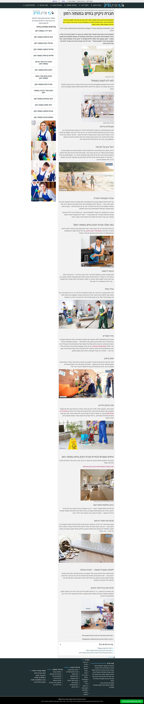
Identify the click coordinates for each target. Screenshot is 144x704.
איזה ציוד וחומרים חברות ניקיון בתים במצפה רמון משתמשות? (97, 639)
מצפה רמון (110, 657)
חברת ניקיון (97, 5)
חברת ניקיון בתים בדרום (91, 10)
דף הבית (111, 10)
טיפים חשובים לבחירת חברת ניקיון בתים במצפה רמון (95, 653)
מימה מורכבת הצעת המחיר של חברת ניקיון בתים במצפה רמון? (97, 635)
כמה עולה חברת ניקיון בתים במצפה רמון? (99, 650)
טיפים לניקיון (30, 5)
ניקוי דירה (84, 5)
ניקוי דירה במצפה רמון (43, 30)
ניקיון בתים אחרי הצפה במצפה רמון (43, 77)
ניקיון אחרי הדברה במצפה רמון (43, 91)
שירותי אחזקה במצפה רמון (43, 49)
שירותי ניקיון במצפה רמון (43, 43)
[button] (86, 635)
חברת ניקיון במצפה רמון (43, 84)
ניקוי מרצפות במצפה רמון (43, 37)
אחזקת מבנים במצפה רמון (43, 117)
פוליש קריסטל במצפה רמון (43, 55)
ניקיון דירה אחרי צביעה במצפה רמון (43, 62)
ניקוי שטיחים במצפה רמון (43, 98)
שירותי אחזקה (71, 5)
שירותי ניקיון (57, 5)
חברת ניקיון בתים (103, 10)
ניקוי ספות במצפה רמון (43, 105)
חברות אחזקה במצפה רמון (43, 111)
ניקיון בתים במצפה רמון (43, 70)
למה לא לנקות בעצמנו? (105, 648)
